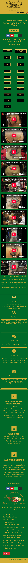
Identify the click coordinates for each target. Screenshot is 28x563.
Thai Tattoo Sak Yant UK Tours (12, 532)
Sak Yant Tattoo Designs (11, 517)
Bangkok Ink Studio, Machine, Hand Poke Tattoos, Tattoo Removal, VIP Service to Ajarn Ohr (14, 537)
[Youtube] (12, 35)
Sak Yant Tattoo (8, 515)
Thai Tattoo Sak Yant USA (11, 548)
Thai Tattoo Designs (9, 522)
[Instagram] (20, 35)
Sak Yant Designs (8, 519)
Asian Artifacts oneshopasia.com (13, 545)
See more (6, 553)
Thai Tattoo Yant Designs (11, 525)
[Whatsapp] (16, 35)
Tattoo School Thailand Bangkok (13, 543)
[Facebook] (8, 35)
